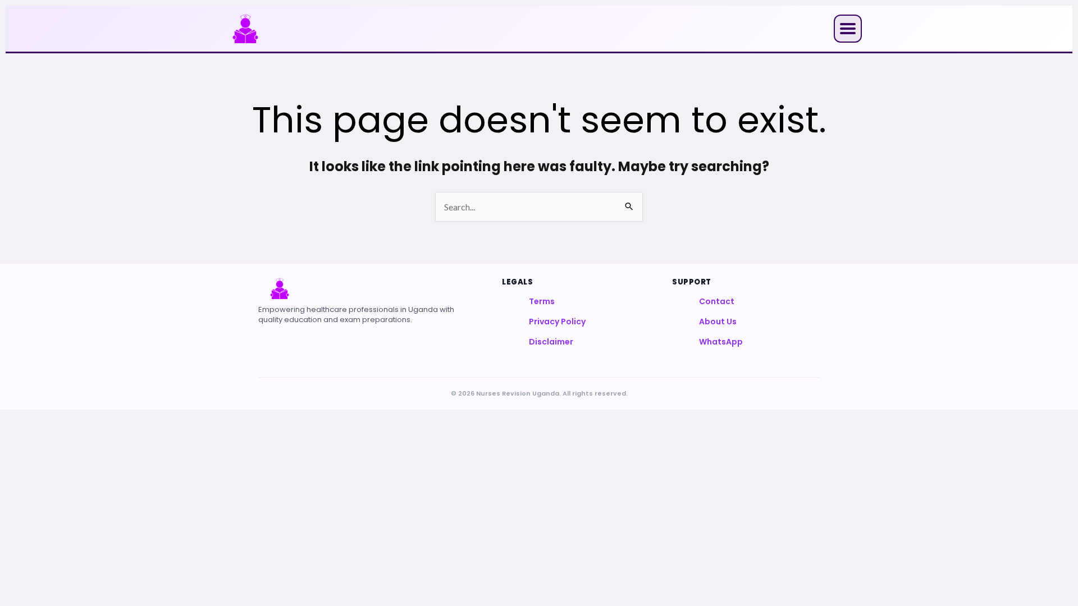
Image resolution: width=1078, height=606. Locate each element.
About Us (718, 321)
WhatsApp (721, 341)
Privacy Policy (557, 321)
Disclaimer (551, 341)
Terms (542, 301)
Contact (716, 301)
